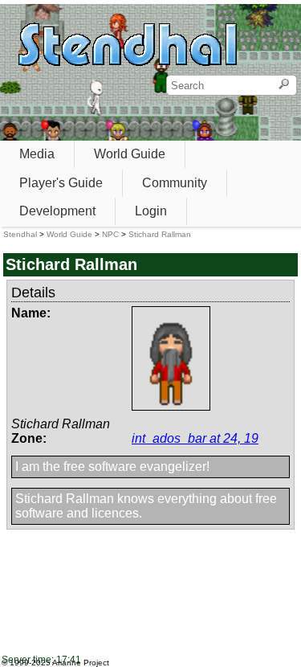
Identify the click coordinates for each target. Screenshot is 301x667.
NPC (110, 234)
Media (37, 154)
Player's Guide (61, 183)
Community (174, 183)
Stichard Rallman (159, 234)
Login (151, 211)
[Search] (284, 85)
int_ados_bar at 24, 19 (195, 438)
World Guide (129, 154)
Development (57, 211)
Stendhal (20, 234)
